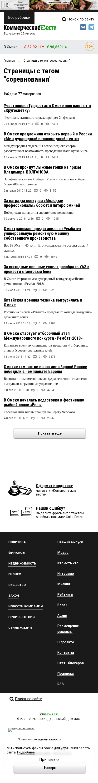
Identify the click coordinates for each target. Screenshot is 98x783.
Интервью (65, 573)
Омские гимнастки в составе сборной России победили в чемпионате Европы (45, 369)
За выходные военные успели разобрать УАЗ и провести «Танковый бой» (46, 269)
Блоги (62, 605)
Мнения (63, 584)
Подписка (65, 673)
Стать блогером (70, 663)
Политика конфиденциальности (39, 739)
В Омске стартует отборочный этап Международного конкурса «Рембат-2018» (43, 336)
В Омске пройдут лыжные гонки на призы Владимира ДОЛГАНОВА (42, 169)
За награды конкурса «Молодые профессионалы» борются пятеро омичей (42, 203)
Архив (62, 615)
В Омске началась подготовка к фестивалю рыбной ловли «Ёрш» (44, 402)
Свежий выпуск (70, 542)
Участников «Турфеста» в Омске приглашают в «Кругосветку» (47, 108)
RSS (60, 684)
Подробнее (26, 752)
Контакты (65, 652)
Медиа (63, 553)
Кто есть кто (67, 563)
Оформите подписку (54, 485)
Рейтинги (65, 594)
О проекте (65, 642)
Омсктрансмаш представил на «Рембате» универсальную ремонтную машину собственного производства (42, 233)
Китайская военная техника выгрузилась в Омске (43, 302)
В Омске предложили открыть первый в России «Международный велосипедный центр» (48, 136)
